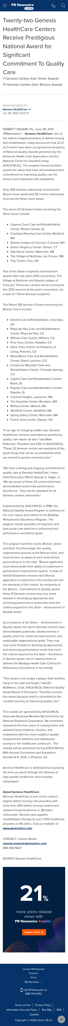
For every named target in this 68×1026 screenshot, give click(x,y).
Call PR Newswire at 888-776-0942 (35, 992)
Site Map (47, 1010)
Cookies (34, 1015)
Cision (40, 1020)
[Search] (63, 5)
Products (33, 973)
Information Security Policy (21, 1010)
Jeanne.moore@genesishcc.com (25, 843)
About (33, 977)
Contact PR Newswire (34, 969)
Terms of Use (22, 1005)
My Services (32, 982)
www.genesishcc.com (17, 828)
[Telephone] (53, 5)
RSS (59, 1010)
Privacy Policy (43, 1005)
